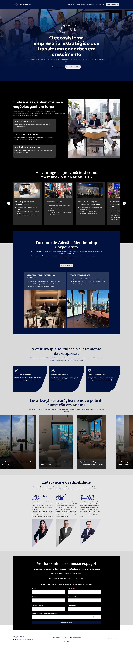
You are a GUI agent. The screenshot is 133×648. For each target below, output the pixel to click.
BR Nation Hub (90, 4)
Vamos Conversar (111, 4)
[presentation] (8, 203)
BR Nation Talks (100, 4)
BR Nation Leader (80, 4)
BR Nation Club (70, 4)
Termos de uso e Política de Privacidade (112, 638)
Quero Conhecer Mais (57, 67)
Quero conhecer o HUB (72, 67)
